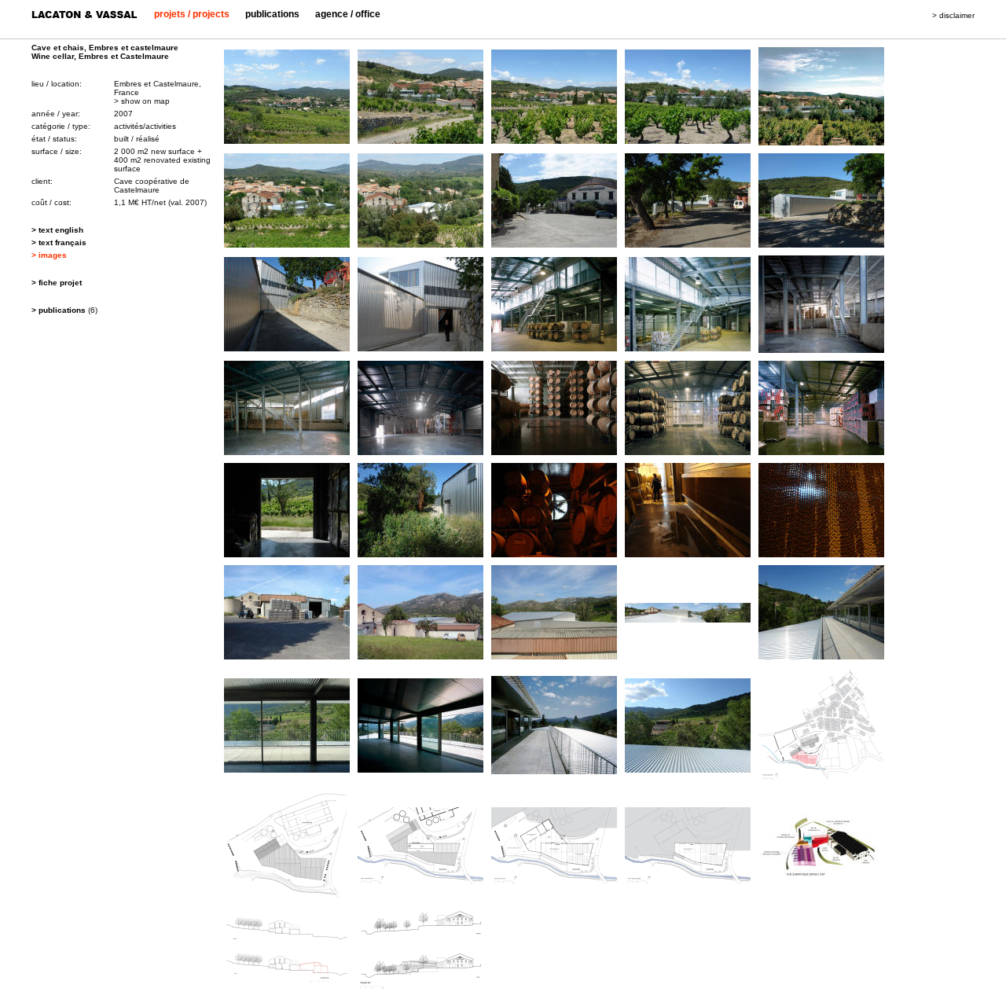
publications (272, 14)
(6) (64, 310)
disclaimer (957, 15)
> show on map (142, 101)
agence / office (347, 14)
